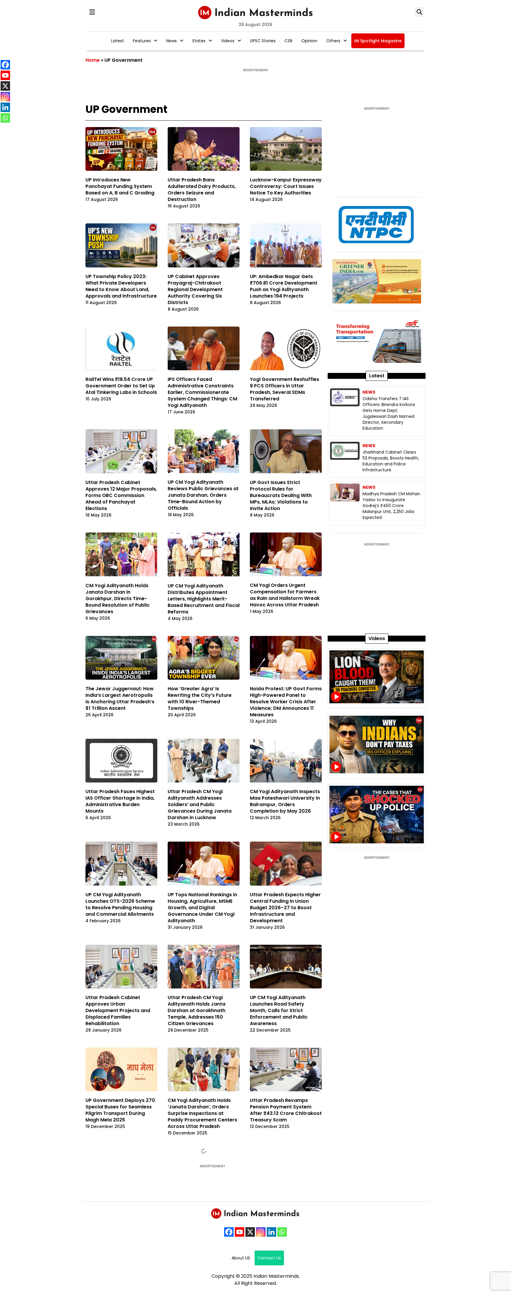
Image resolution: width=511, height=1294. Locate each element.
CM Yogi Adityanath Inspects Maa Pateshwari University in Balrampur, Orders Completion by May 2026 (285, 801)
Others (333, 41)
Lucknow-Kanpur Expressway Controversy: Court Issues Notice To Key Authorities (286, 186)
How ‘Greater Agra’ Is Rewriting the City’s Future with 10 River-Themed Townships (200, 698)
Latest (117, 41)
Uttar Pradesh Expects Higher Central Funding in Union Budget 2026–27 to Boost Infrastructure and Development (285, 907)
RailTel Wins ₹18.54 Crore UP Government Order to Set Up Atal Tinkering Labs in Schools (121, 386)
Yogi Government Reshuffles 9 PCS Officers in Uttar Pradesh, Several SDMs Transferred (284, 389)
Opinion (309, 41)
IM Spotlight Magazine (378, 41)
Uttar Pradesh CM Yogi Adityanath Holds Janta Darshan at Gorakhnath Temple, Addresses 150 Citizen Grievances (196, 1010)
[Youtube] (5, 75)
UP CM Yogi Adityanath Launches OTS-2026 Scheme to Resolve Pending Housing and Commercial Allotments (120, 904)
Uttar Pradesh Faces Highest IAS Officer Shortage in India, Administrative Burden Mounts (120, 801)
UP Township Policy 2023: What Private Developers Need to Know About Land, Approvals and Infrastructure (121, 286)
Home (92, 60)
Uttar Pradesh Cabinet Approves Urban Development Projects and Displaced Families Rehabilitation (117, 1010)
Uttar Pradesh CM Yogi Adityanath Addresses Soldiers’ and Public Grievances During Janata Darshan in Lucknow (200, 804)
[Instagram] (5, 96)
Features (142, 41)
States (199, 41)
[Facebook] (5, 64)
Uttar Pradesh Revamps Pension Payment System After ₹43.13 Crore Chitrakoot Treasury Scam (286, 1110)
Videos (228, 41)
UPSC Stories (263, 41)
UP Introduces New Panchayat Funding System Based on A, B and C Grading (119, 186)
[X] (5, 86)
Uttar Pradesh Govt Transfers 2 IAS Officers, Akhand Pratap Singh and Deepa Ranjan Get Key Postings (116, 1216)
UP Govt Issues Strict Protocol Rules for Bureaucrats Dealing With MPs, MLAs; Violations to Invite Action (281, 495)
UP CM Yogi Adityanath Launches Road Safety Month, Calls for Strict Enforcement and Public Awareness (279, 1010)
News (171, 41)
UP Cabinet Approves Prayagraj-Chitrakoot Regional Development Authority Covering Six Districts (195, 289)
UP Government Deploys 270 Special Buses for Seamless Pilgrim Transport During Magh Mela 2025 (120, 1110)
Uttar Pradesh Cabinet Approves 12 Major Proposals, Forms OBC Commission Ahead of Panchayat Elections (121, 495)
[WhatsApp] (5, 118)
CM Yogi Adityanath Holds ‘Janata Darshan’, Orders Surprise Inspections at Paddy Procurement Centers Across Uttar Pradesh (202, 1113)
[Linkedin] (5, 107)
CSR (288, 41)
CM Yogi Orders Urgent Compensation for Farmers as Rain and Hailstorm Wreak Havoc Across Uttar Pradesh (285, 595)
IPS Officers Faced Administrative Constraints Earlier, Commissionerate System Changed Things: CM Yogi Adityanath (202, 392)
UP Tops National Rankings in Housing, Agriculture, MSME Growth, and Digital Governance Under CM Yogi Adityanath (202, 907)
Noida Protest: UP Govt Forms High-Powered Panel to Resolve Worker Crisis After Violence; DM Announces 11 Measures (286, 701)
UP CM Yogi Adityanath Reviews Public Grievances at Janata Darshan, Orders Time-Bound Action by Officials (203, 495)
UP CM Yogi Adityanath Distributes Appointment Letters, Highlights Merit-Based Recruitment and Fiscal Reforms (204, 598)
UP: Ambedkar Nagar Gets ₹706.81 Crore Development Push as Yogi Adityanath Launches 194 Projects (283, 286)
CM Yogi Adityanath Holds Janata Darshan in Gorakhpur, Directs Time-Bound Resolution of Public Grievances (117, 598)
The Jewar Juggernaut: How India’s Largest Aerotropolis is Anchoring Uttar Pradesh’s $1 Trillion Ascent (119, 698)
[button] (92, 12)
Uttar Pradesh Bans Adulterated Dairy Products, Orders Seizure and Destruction (202, 189)
